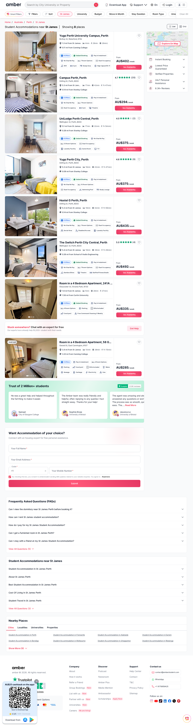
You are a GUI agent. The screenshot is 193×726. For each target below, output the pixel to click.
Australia (18, 22)
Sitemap (134, 693)
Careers (73, 710)
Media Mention (105, 687)
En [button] (156, 4)
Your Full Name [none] (19, 448)
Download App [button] (117, 4)
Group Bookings (77, 687)
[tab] (11, 628)
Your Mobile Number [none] (62, 470)
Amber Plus (103, 682)
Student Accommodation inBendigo (24, 641)
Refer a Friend (76, 682)
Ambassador (104, 693)
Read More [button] (130, 405)
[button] (36, 681)
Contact (133, 676)
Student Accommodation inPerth (22, 635)
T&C (132, 682)
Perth (29, 22)
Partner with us (76, 699)
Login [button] (169, 4)
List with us (74, 693)
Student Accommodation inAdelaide (113, 635)
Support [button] (138, 4)
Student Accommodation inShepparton (114, 641)
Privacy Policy (136, 687)
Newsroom (103, 676)
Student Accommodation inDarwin (157, 635)
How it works (75, 676)
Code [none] (14, 466)
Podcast (102, 671)
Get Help (134, 328)
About (72, 671)
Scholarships (104, 698)
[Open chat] (187, 720)
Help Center (135, 671)
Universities (75, 705)
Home (8, 22)
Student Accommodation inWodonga (157, 641)
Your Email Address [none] (21, 459)
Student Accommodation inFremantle (69, 635)
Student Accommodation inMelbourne (69, 641)
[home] (13, 5)
